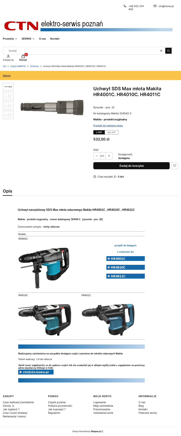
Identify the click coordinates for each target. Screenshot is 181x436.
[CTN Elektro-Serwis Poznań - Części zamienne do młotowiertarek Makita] (36, 374)
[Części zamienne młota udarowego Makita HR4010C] (125, 268)
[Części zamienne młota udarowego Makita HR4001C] (125, 260)
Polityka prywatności (60, 405)
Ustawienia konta (103, 412)
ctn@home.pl (166, 6)
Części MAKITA (18, 66)
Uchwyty (34, 66)
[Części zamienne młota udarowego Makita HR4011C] (125, 277)
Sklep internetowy (86, 431)
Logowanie (99, 402)
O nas (142, 402)
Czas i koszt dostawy (15, 412)
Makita (7, 75)
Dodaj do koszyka (131, 165)
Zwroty (7, 405)
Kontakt (143, 409)
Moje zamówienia (103, 405)
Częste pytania (57, 402)
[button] (168, 51)
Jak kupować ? (57, 409)
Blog (141, 405)
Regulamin (54, 412)
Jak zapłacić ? (11, 409)
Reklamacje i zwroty (14, 416)
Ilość (96, 149)
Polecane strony (148, 412)
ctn (4, 66)
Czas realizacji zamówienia (18, 402)
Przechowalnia (101, 409)
